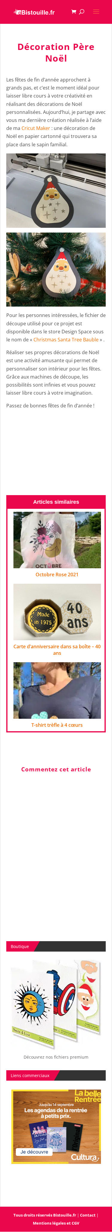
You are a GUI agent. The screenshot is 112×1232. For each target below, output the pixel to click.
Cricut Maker (36, 128)
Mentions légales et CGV (56, 1223)
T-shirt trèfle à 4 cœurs (57, 725)
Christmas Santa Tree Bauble (66, 339)
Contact (88, 1215)
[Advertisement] (56, 453)
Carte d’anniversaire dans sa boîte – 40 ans (57, 649)
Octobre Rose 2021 (57, 574)
